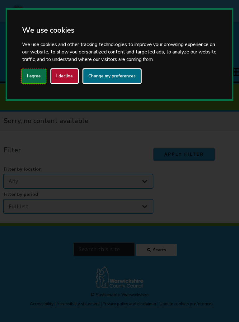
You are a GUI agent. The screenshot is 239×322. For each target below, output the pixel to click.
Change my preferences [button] (112, 76)
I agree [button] (34, 76)
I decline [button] (64, 76)
